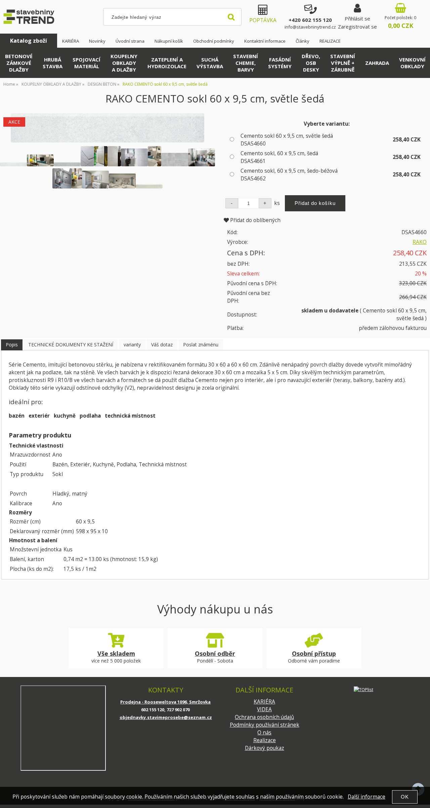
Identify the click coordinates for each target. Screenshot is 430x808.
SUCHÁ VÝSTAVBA (210, 63)
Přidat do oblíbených (255, 220)
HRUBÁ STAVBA (52, 63)
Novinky (97, 41)
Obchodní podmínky (213, 41)
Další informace (366, 796)
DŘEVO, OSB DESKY (311, 63)
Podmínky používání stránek (264, 724)
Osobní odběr (215, 653)
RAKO (420, 242)
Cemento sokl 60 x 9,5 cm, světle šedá (287, 139)
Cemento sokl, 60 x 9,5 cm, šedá (279, 157)
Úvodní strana (130, 41)
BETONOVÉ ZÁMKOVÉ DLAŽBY (19, 63)
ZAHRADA (377, 62)
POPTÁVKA (262, 20)
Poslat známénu (200, 344)
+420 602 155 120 (310, 19)
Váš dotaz (162, 344)
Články (302, 41)
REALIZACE (330, 41)
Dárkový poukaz (264, 748)
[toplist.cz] (363, 689)
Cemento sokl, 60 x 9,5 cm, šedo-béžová (289, 174)
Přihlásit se (357, 18)
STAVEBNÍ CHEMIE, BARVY (245, 63)
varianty (132, 344)
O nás (264, 732)
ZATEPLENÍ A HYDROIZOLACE (166, 63)
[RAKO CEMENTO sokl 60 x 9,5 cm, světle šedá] (107, 127)
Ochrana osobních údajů (264, 717)
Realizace (264, 740)
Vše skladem (116, 653)
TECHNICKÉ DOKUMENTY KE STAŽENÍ (70, 344)
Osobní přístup (314, 653)
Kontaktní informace (265, 41)
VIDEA (264, 709)
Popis (12, 344)
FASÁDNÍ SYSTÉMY (280, 63)
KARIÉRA (70, 41)
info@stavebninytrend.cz (310, 27)
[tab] (12, 344)
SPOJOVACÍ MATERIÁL (86, 63)
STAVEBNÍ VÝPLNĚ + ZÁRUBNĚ (342, 63)
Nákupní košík (169, 41)
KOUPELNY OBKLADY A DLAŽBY (124, 63)
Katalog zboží (28, 40)
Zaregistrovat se (357, 26)
